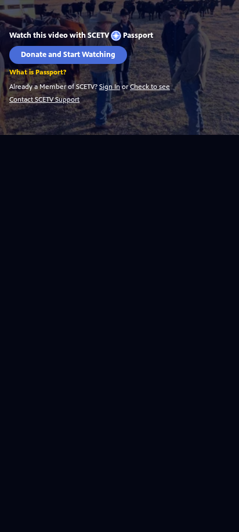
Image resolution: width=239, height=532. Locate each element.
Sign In (109, 87)
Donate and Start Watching (68, 54)
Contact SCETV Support (44, 99)
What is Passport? (37, 72)
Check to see (150, 87)
